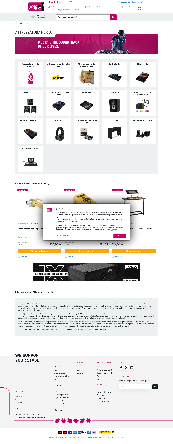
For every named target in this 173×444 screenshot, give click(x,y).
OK (121, 236)
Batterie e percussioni (61, 395)
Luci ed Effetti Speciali (61, 401)
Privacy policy (102, 398)
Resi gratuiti (54, 7)
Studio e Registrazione (79, 329)
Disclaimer (101, 395)
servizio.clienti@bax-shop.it (35, 418)
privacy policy (112, 230)
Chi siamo (79, 367)
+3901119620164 (35, 415)
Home (99, 389)
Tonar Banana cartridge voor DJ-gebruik (36, 228)
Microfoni (57, 379)
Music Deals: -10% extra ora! (64, 367)
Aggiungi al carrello (41, 251)
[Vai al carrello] (139, 7)
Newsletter (79, 373)
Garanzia (100, 379)
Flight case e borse (60, 410)
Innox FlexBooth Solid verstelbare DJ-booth (132, 228)
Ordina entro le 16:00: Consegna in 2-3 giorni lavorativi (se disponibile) (109, 7)
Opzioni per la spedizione (105, 373)
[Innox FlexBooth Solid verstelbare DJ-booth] (134, 205)
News (78, 370)
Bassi (56, 391)
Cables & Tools (59, 404)
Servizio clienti (104, 362)
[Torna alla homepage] (33, 17)
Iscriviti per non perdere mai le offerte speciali (134, 381)
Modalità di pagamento (105, 370)
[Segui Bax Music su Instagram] (131, 367)
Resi (98, 376)
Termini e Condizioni (104, 392)
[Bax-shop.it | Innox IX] (86, 274)
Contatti (99, 367)
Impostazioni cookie (104, 401)
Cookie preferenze (62, 235)
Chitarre (57, 388)
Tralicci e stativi (59, 407)
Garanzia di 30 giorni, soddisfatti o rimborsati (65, 10)
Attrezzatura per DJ (60, 373)
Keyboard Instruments (61, 398)
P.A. (55, 370)
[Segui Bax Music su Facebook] (121, 367)
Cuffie (56, 382)
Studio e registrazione (61, 376)
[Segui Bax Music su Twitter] (126, 367)
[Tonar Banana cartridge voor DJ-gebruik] (39, 205)
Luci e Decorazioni (53, 329)
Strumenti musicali (60, 385)
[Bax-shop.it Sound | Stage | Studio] (36, 6)
